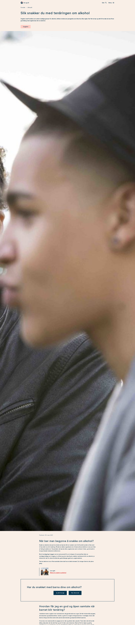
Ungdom (25, 27)
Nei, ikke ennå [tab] (75, 593)
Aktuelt (30, 7)
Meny (110, 3)
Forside (23, 7)
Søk (103, 3)
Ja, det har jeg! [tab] (60, 593)
